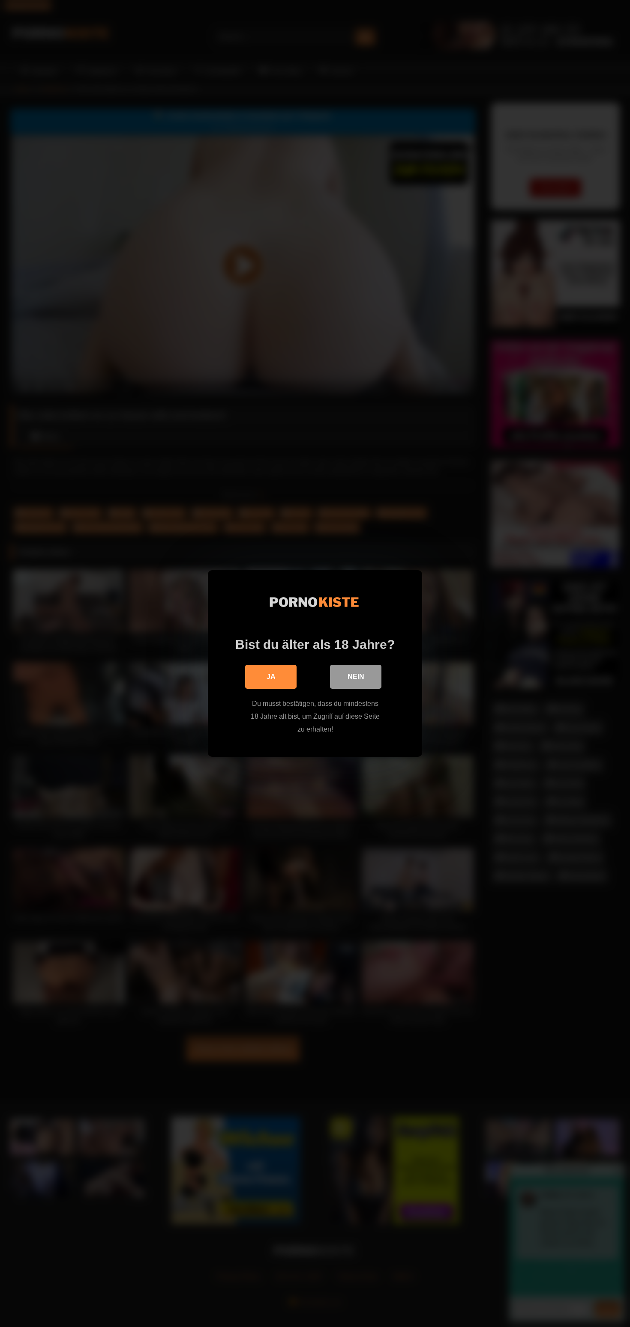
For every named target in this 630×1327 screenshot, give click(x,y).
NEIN (356, 676)
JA (271, 676)
